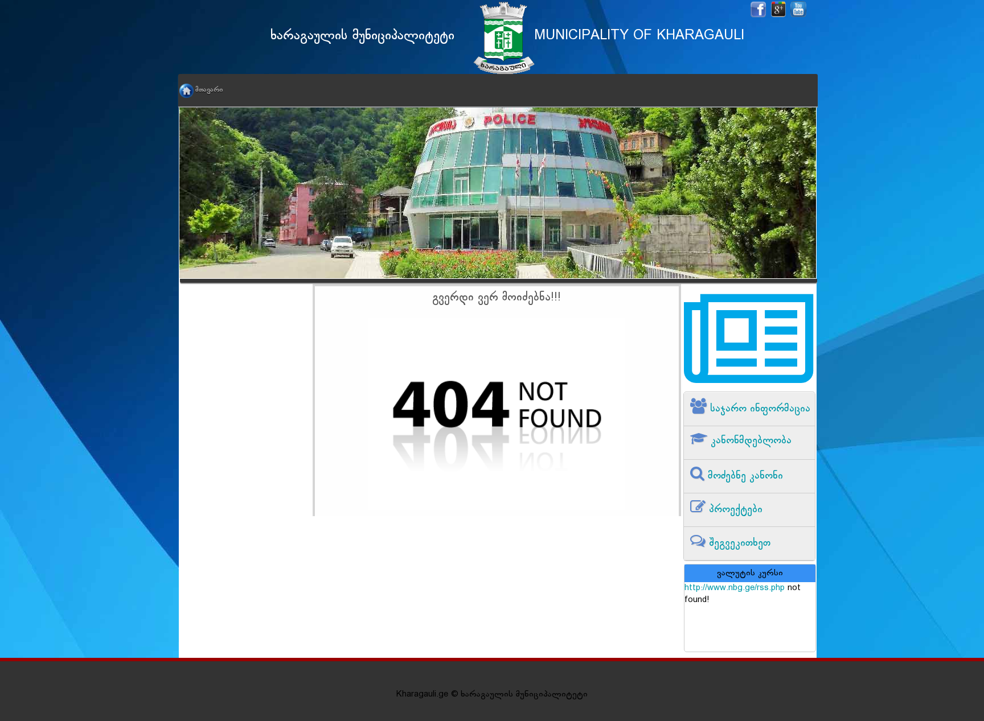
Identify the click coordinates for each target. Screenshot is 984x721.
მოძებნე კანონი (743, 476)
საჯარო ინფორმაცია (758, 408)
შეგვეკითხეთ (738, 543)
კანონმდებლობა (749, 440)
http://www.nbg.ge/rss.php (734, 588)
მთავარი (209, 89)
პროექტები (734, 509)
